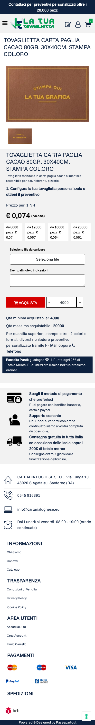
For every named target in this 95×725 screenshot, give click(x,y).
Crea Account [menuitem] (16, 635)
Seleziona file (47, 259)
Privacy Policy (17, 598)
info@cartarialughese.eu (38, 509)
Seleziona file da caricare (27, 249)
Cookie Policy (16, 607)
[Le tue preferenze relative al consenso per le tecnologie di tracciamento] (86, 716)
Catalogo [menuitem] (13, 569)
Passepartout (66, 722)
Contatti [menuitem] (12, 561)
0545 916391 (28, 495)
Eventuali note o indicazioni (29, 270)
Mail (53, 345)
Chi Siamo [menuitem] (14, 552)
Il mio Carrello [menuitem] (16, 644)
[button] (47, 93)
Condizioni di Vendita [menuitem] (22, 589)
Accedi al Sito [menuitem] (16, 627)
